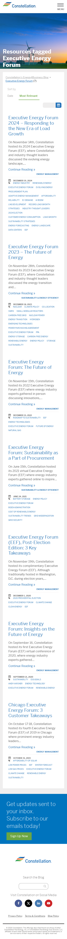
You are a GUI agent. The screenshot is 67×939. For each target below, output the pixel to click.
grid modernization (44, 516)
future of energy (45, 426)
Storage (51, 341)
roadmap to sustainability (27, 418)
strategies (14, 208)
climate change (44, 602)
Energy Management (47, 174)
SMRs (11, 311)
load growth (49, 217)
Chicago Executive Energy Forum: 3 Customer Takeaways (30, 710)
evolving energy (44, 187)
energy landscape (41, 225)
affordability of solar (25, 761)
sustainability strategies (21, 221)
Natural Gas (14, 430)
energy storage (16, 336)
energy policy (37, 341)
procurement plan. (18, 191)
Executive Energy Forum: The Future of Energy (30, 367)
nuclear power (37, 315)
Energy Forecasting (18, 225)
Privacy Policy (15, 915)
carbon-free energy (37, 336)
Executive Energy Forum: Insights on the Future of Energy (31, 629)
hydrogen (35, 319)
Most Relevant (29, 96)
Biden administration (19, 507)
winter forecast (43, 765)
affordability (48, 196)
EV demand (27, 200)
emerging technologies (20, 324)
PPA (37, 332)
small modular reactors (30, 311)
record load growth (39, 204)
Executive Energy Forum (20, 187)
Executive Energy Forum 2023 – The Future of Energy (33, 252)
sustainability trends (19, 516)
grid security (15, 520)
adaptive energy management (23, 196)
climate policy (31, 307)
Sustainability (15, 345)
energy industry (21, 183)
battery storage (21, 499)
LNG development (17, 204)
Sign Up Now (19, 836)
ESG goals (36, 679)
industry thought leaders (36, 208)
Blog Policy (53, 915)
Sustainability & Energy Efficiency (40, 298)
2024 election (15, 213)
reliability (14, 200)
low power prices (17, 765)
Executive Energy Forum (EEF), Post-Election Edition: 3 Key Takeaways (33, 545)
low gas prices (16, 769)
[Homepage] (33, 866)
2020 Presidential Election (27, 598)
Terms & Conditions (35, 915)
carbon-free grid (17, 315)
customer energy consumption (24, 217)
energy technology (35, 683)
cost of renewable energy (22, 512)
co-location (48, 307)
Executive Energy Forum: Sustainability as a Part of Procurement (33, 453)
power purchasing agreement (23, 328)
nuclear (17, 307)
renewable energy (42, 183)
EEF (26, 230)
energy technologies (19, 422)
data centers (15, 230)
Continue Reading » (21, 169)
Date (10, 96)
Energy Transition (17, 319)
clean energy (15, 607)
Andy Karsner (15, 683)
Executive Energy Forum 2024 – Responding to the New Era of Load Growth (33, 126)
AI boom (39, 200)
